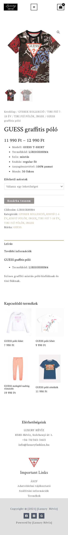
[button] (58, 32)
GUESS (17, 227)
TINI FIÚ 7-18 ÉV (48, 218)
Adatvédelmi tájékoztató (34, 486)
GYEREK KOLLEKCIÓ (31, 111)
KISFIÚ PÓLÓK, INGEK (23, 218)
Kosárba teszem (19, 201)
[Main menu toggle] (34, 7)
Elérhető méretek (16, 179)
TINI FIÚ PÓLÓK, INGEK (29, 116)
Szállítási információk (34, 491)
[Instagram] (34, 516)
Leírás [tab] (8, 244)
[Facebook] (26, 516)
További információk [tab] (18, 251)
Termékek (34, 496)
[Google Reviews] (41, 516)
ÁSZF (34, 481)
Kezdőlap (10, 111)
